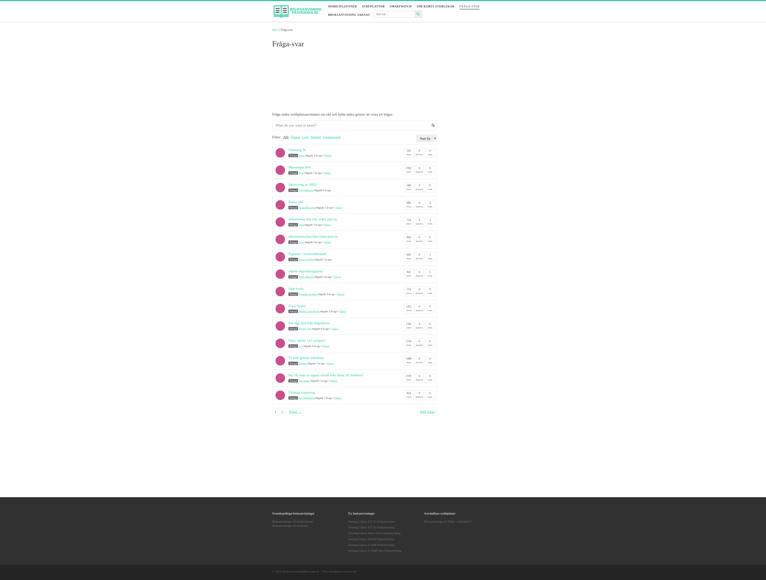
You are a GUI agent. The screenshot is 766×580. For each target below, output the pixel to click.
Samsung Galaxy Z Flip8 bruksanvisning (371, 544)
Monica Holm (306, 259)
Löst (305, 137)
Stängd (316, 137)
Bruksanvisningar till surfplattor (290, 525)
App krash (295, 288)
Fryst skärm (297, 306)
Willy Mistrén (306, 276)
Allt (286, 137)
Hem (275, 29)
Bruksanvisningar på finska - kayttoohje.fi (447, 521)
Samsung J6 (297, 150)
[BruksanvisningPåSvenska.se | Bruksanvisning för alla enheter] (297, 10)
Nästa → (295, 412)
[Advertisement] (354, 79)
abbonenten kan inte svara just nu (312, 219)
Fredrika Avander (308, 294)
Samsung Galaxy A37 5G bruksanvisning (371, 527)
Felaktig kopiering (301, 392)
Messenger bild (299, 167)
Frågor (328, 155)
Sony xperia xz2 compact (306, 340)
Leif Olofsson (306, 190)
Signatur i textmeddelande (307, 254)
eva (301, 346)
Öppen (295, 137)
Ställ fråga (427, 412)
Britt (301, 172)
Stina (302, 155)
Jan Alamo (304, 380)
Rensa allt (295, 202)
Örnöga (303, 363)
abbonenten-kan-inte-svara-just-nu (313, 236)
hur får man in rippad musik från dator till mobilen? (326, 375)
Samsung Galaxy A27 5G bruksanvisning (371, 521)
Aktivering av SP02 (302, 185)
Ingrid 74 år (305, 328)
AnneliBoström (307, 207)
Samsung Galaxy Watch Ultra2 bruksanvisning (374, 533)
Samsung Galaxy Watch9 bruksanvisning (371, 539)
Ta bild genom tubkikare (306, 358)
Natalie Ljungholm (309, 311)
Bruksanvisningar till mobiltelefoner (292, 521)
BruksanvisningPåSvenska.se (300, 571)
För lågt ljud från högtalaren (308, 323)
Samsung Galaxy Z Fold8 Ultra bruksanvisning (374, 550)
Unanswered (332, 137)
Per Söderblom (307, 397)
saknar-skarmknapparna (305, 271)
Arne (301, 224)
